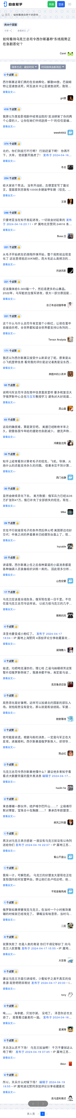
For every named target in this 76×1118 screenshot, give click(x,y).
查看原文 (21, 30)
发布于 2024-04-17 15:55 (39, 948)
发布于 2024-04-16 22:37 (33, 845)
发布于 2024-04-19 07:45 (33, 1052)
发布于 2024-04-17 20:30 (48, 983)
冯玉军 (31, 396)
